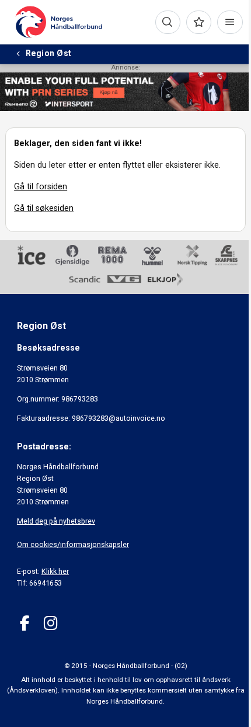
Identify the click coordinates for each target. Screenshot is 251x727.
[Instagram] (50, 623)
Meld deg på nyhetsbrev (56, 521)
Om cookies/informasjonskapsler (73, 544)
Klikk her (55, 571)
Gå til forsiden (40, 186)
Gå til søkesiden (44, 208)
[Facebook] (25, 623)
